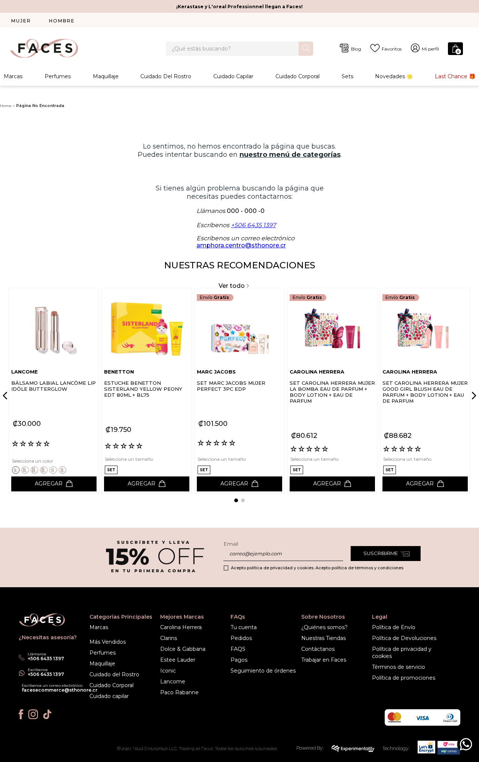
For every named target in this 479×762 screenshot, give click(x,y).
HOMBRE (62, 21)
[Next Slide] (473, 395)
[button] (16, 470)
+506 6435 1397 (253, 225)
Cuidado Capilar (233, 76)
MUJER (21, 21)
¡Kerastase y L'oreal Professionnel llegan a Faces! (239, 6)
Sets (347, 76)
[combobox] (239, 49)
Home (6, 105)
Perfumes (58, 76)
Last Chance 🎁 (455, 76)
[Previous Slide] (6, 395)
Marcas (13, 76)
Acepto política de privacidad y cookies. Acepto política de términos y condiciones (317, 567)
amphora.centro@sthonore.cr (241, 245)
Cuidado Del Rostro (165, 76)
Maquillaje (106, 76)
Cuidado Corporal (297, 76)
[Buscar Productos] (306, 48)
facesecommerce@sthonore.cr (59, 690)
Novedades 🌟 (394, 76)
